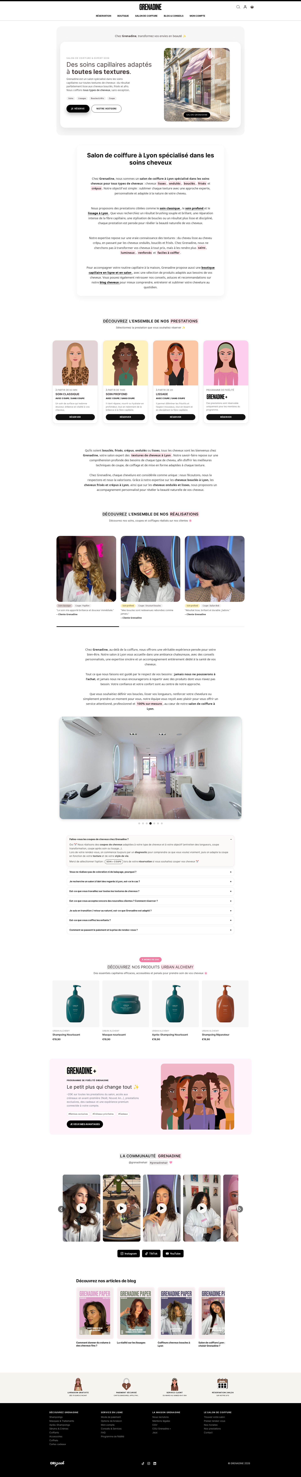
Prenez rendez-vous (214, 1421)
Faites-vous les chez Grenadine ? (99, 839)
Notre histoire (106, 108)
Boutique (123, 15)
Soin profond (128, 605)
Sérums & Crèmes (58, 1428)
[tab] (139, 823)
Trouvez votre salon (214, 1417)
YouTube (175, 1253)
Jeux (154, 1432)
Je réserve (78, 108)
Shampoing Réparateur (215, 1034)
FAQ (103, 1432)
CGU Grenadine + (161, 1428)
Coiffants (54, 1432)
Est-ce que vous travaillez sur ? (104, 891)
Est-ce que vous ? (90, 920)
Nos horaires (211, 1424)
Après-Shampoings (59, 1424)
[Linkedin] (154, 1463)
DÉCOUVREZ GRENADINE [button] (63, 1412)
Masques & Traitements (61, 1421)
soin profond (194, 208)
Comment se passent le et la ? (103, 930)
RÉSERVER (75, 417)
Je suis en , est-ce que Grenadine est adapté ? (110, 910)
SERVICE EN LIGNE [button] (112, 1412)
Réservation (103, 15)
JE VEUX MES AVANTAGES (85, 1124)
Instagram (131, 1253)
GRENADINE (237, 1463)
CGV (154, 1424)
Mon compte (197, 15)
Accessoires (55, 1436)
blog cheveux (110, 282)
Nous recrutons (160, 1417)
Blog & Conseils (173, 15)
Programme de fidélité (112, 1436)
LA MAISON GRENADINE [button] (166, 1412)
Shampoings (56, 1417)
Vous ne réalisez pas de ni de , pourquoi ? (102, 871)
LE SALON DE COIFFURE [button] (218, 1412)
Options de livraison (111, 1421)
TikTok (153, 1253)
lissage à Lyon (98, 213)
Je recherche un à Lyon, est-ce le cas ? (104, 881)
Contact (208, 1432)
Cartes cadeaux (57, 1444)
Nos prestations (212, 1428)
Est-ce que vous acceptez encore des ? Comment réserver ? (113, 901)
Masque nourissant (114, 1034)
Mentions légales (161, 1421)
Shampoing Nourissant (66, 1034)
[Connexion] (245, 7)
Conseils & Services (111, 1428)
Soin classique (64, 605)
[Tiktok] (143, 1463)
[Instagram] (148, 1463)
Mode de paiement (111, 1417)
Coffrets (53, 1440)
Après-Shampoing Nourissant (170, 1034)
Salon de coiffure (146, 15)
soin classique (170, 208)
